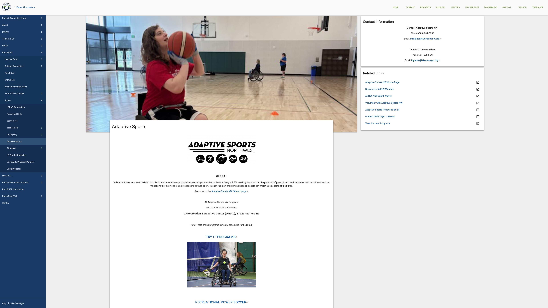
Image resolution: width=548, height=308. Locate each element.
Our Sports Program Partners (21, 162)
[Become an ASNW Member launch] (422, 89)
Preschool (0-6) (14, 114)
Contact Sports (14, 169)
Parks (5, 45)
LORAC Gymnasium (16, 107)
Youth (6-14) (12, 121)
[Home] (6, 7)
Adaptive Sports (14, 141)
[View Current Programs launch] (422, 123)
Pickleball (11, 148)
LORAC (5, 32)
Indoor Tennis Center (14, 93)
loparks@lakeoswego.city (425, 60)
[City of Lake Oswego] (23, 303)
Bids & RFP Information (13, 189)
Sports (8, 100)
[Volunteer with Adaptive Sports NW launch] (422, 103)
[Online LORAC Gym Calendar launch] (422, 116)
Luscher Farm (11, 59)
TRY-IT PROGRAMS (221, 237)
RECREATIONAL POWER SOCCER (221, 302)
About (5, 25)
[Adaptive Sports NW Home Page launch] (422, 82)
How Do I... (7, 176)
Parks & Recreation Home (14, 18)
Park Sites (9, 73)
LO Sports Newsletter (16, 155)
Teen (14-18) (13, 128)
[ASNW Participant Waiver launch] (422, 96)
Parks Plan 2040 (9, 196)
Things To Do (8, 39)
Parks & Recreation (26, 7)
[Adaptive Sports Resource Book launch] (422, 109)
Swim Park (9, 80)
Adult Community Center (16, 87)
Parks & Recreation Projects (15, 182)
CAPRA (5, 203)
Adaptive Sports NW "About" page (229, 191)
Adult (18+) (12, 134)
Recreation (7, 52)
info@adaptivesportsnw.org (425, 38)
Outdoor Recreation (14, 66)
